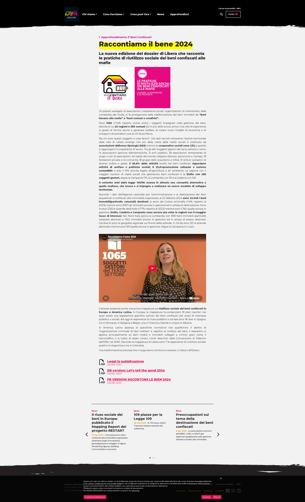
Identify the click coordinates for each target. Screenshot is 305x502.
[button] (221, 14)
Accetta (206, 497)
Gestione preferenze (95, 497)
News (160, 14)
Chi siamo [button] (88, 14)
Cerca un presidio (227, 8)
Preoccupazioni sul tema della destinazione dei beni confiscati (194, 421)
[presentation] (87, 434)
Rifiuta (217, 497)
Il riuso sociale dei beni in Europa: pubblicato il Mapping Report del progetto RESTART (109, 423)
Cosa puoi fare (139, 14)
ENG (239, 8)
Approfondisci (179, 14)
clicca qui (135, 491)
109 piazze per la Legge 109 (148, 417)
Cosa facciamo (112, 14)
